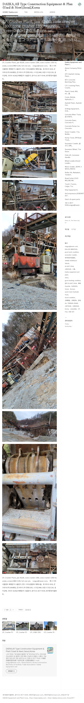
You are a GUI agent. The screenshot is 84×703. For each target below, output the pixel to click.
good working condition (73, 280)
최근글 (67, 229)
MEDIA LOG (38, 12)
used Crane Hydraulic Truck (72, 293)
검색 (74, 4)
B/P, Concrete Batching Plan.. (70, 81)
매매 (79, 283)
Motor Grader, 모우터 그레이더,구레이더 (73, 168)
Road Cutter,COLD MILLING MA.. (71, 179)
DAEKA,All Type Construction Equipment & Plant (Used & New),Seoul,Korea (38, 4)
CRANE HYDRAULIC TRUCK (71, 261)
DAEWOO (74, 286)
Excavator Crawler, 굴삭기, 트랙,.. (72, 144)
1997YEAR (68, 306)
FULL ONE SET (69, 312)
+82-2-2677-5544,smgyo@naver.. (72, 204)
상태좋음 (67, 300)
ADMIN (52, 12)
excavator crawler (71, 255)
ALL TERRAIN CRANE (71, 303)
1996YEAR (76, 306)
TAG (26, 12)
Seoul (67, 289)
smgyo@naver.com (71, 246)
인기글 (73, 229)
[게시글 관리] (13, 609)
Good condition (70, 297)
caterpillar (73, 309)
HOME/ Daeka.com (10, 12)
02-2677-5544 (69, 266)
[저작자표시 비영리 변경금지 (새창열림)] (28, 610)
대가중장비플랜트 (70, 258)
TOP (79, 695)
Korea (67, 309)
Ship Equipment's (71, 190)
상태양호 (74, 300)
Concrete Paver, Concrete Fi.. (71, 121)
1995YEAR (68, 269)
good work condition (72, 252)
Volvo (66, 278)
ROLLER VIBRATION (71, 249)
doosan (72, 289)
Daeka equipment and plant (72, 273)
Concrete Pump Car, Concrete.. (72, 127)
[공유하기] (10, 609)
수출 (74, 269)
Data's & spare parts (72, 199)
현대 (79, 300)
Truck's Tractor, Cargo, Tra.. (71, 185)
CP (79, 309)
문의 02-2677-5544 (71, 283)
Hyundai (67, 286)
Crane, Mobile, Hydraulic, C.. (70, 98)
